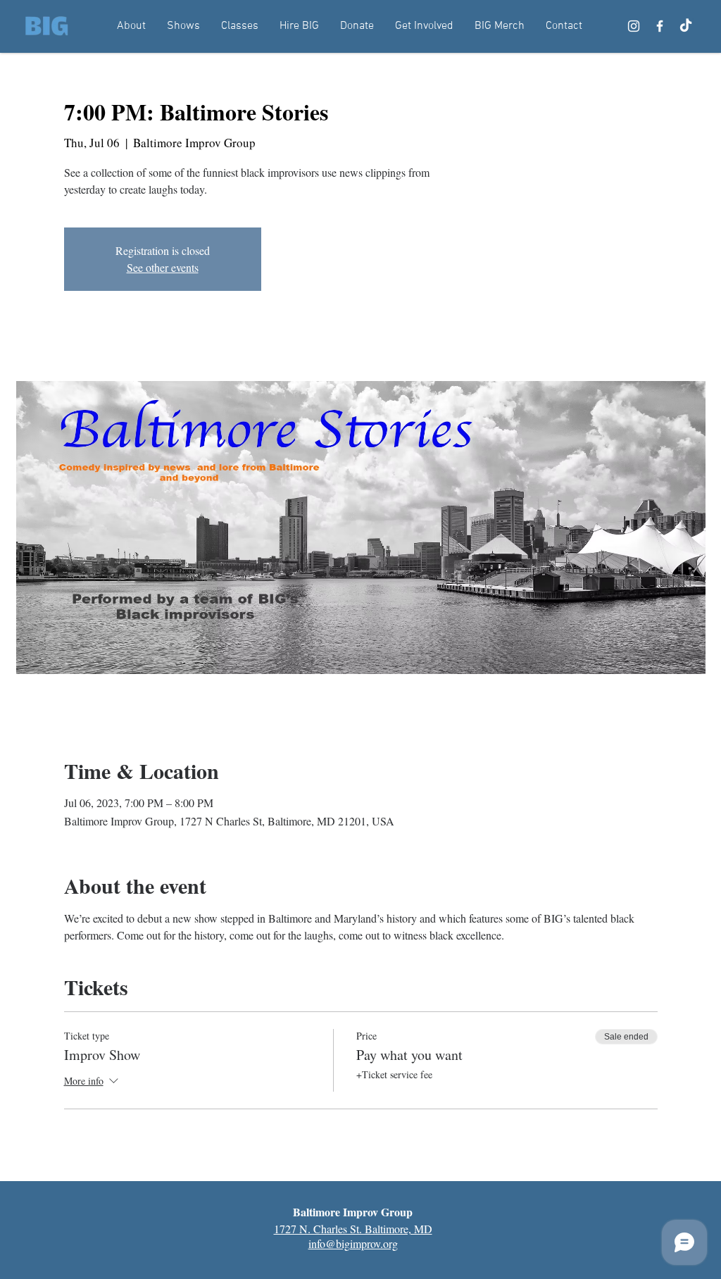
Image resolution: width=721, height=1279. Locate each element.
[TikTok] (686, 26)
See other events (163, 267)
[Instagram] (633, 26)
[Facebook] (659, 26)
